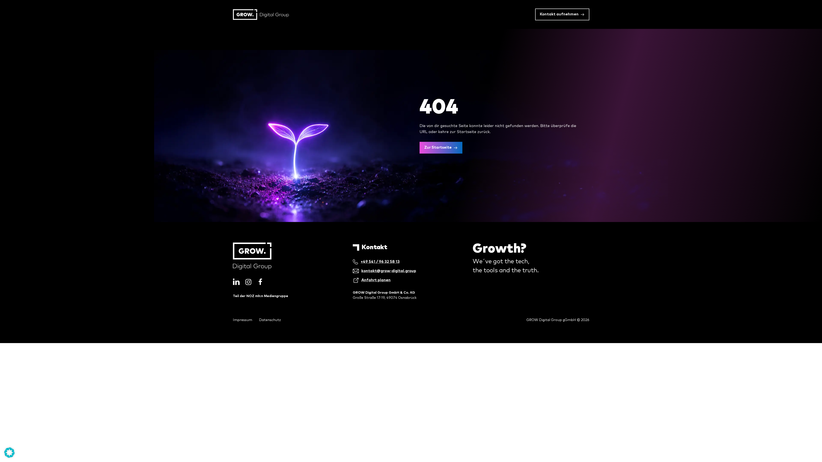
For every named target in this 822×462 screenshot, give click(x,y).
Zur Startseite (438, 148)
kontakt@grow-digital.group (388, 271)
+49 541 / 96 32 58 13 (380, 262)
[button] (9, 452)
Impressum (242, 320)
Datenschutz (270, 320)
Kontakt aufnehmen (559, 14)
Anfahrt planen (376, 280)
